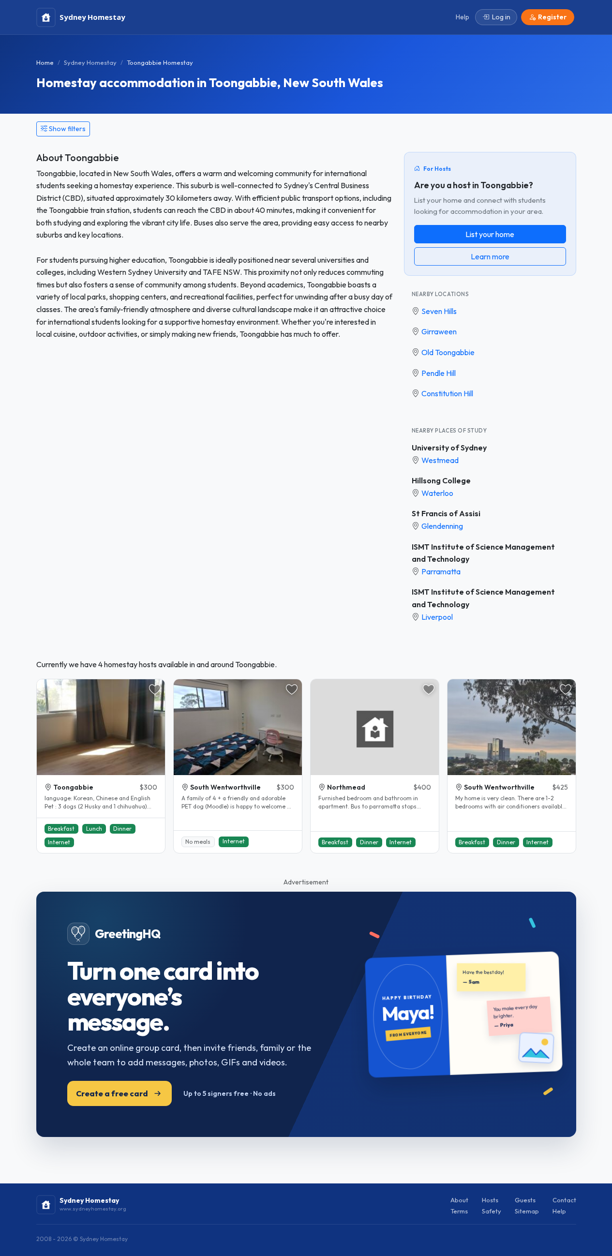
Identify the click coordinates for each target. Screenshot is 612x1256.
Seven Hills (439, 311)
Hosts (490, 1200)
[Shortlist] (155, 689)
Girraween (439, 331)
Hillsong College (441, 480)
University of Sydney (449, 447)
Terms (459, 1211)
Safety (491, 1211)
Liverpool (437, 617)
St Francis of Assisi (446, 513)
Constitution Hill (447, 393)
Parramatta (441, 571)
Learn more (490, 256)
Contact (564, 1200)
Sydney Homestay (90, 62)
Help (559, 1211)
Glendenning (442, 526)
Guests (525, 1200)
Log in (501, 17)
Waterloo (437, 493)
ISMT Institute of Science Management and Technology (483, 553)
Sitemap (527, 1211)
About (459, 1200)
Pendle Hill (438, 373)
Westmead (440, 460)
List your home (489, 234)
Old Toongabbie (448, 352)
